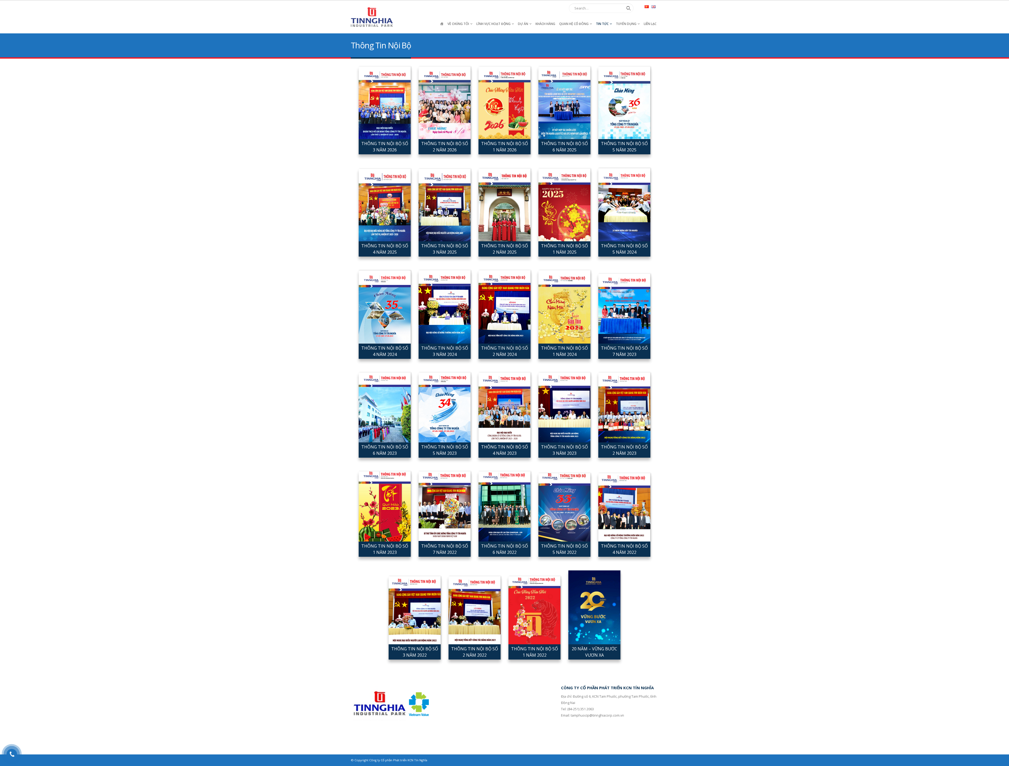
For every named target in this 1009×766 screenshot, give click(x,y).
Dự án (523, 24)
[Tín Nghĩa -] (372, 17)
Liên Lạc (650, 24)
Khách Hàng (545, 24)
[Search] (627, 8)
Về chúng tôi (458, 24)
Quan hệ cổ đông (574, 24)
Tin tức (602, 24)
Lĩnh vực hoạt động (493, 24)
